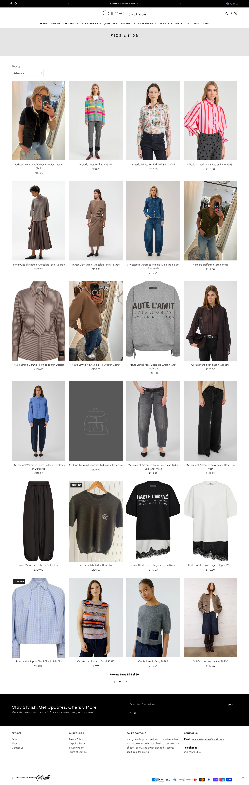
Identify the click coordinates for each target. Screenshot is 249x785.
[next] (133, 682)
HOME (43, 23)
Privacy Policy (76, 748)
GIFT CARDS (193, 23)
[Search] (227, 13)
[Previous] (69, 4)
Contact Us (17, 748)
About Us (16, 743)
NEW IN (55, 23)
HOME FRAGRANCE (145, 23)
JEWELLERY (111, 23)
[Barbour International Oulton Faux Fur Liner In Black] (38, 121)
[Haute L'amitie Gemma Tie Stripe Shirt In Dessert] (38, 321)
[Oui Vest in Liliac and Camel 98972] (96, 618)
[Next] (180, 4)
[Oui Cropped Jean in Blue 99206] (210, 618)
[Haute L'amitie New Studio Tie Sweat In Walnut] (96, 321)
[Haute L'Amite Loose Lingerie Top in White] (210, 521)
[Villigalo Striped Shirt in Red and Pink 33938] (210, 121)
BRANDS (164, 23)
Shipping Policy (77, 743)
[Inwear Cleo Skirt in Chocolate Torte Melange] (96, 221)
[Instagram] (15, 4)
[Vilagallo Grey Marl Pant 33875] (96, 121)
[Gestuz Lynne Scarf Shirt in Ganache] (210, 321)
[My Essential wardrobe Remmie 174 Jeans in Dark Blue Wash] (153, 221)
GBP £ (234, 3)
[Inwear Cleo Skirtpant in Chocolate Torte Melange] (38, 221)
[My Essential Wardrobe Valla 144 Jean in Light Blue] (96, 421)
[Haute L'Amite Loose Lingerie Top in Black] (153, 521)
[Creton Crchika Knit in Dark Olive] (96, 521)
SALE (206, 23)
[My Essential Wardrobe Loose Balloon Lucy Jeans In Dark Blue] (38, 421)
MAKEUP (125, 23)
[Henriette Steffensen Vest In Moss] (210, 221)
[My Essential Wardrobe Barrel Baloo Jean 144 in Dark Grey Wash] (153, 421)
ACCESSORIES (90, 23)
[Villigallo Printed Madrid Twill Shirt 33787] (153, 121)
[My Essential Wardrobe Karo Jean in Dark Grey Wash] (210, 421)
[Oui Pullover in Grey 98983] (153, 618)
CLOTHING (70, 23)
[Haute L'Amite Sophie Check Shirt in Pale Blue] (38, 618)
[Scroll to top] (243, 777)
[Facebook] (11, 4)
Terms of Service (78, 752)
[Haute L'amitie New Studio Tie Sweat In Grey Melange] (153, 321)
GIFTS (179, 23)
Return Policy (76, 739)
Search (15, 739)
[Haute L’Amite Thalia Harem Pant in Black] (38, 521)
